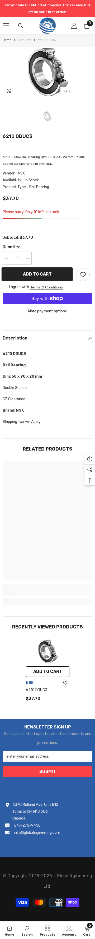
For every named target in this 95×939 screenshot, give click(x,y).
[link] (47, 593)
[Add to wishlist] (83, 274)
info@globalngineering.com (37, 832)
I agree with (19, 287)
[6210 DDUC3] (47, 651)
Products (24, 40)
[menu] (6, 26)
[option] (47, 72)
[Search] (21, 26)
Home (7, 40)
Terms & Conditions (46, 287)
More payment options (47, 311)
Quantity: (11, 247)
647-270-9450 (27, 825)
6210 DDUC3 (36, 690)
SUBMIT (47, 771)
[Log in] (74, 26)
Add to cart (38, 274)
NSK (21, 173)
